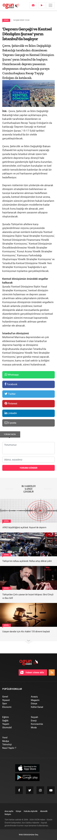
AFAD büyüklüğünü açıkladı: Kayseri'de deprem (24, 527)
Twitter (11, 393)
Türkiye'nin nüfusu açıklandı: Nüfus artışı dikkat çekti (27, 561)
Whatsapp (13, 374)
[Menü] (50, 5)
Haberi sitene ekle (34, 672)
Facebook (11, 384)
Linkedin (12, 413)
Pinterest (12, 403)
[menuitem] (33, 5)
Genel (6, 20)
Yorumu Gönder (28, 468)
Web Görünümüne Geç (28, 834)
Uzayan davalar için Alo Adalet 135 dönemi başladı (26, 631)
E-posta (12, 422)
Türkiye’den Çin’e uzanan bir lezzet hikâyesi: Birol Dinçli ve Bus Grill (27, 596)
